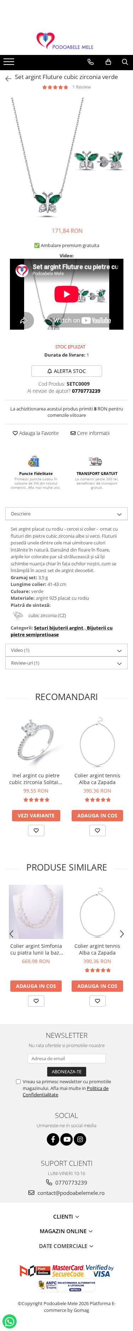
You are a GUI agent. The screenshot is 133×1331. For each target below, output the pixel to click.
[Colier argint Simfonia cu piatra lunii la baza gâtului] (36, 912)
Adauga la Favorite (38, 433)
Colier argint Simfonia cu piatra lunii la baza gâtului (36, 949)
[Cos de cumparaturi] (108, 62)
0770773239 (70, 1182)
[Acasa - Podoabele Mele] (66, 41)
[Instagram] (80, 1139)
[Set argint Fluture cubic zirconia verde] (66, 158)
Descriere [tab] (21, 513)
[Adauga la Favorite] (36, 830)
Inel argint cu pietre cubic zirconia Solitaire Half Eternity (36, 778)
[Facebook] (53, 1139)
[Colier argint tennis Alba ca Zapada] (97, 741)
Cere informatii (93, 433)
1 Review (81, 87)
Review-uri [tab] (25, 663)
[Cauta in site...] (125, 62)
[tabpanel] (66, 158)
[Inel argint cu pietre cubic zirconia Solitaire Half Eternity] (36, 741)
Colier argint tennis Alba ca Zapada (97, 778)
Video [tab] (20, 650)
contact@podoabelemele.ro (70, 1192)
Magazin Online (64, 1231)
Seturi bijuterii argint (58, 628)
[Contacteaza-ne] (91, 62)
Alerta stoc (70, 371)
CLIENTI (63, 1216)
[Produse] (10, 63)
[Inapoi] (5, 79)
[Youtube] (66, 1139)
